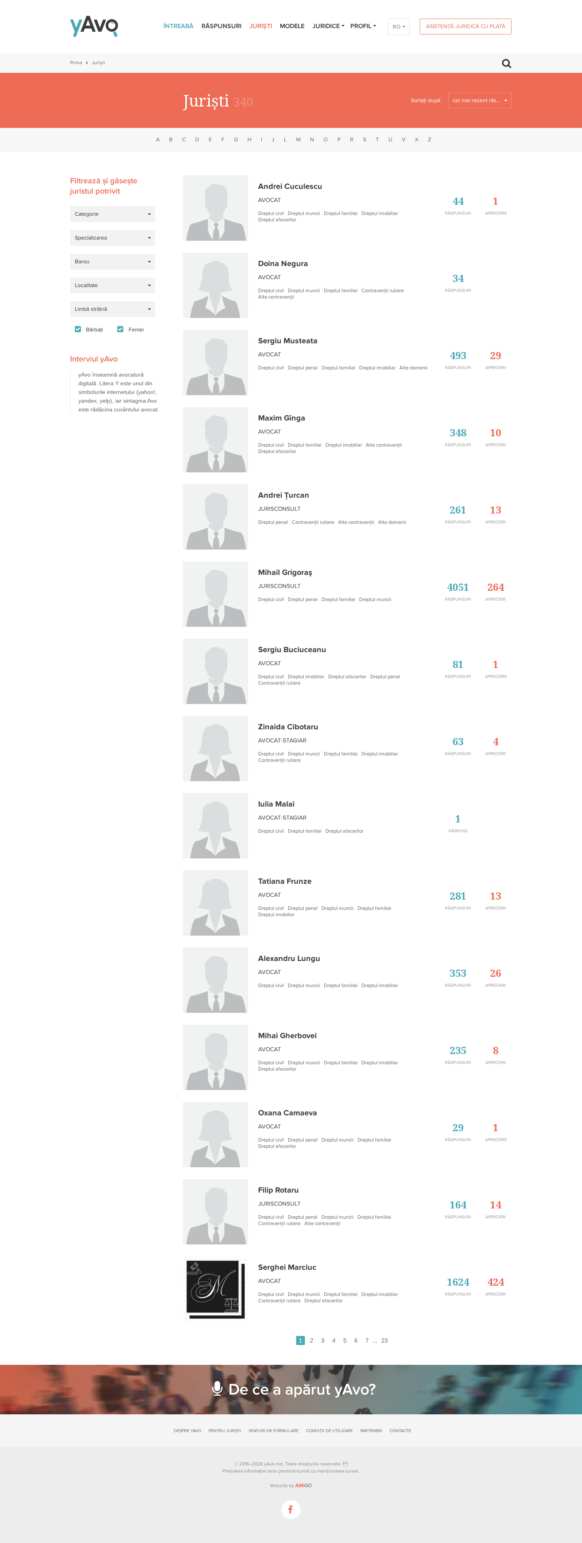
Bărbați (94, 329)
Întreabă (179, 26)
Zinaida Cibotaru (288, 727)
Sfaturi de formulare (274, 1430)
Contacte (400, 1430)
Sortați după (425, 100)
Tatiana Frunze (285, 881)
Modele (292, 26)
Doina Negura (283, 263)
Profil (360, 26)
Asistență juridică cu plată (465, 26)
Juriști (260, 26)
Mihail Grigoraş (285, 572)
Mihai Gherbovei (287, 1036)
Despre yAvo (187, 1430)
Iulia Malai (276, 804)
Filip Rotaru (278, 1190)
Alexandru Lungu (289, 958)
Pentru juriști (225, 1430)
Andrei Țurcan (283, 495)
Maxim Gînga (281, 418)
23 (384, 1340)
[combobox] (480, 100)
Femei (136, 329)
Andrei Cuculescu (290, 186)
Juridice (326, 26)
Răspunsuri (222, 26)
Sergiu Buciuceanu (292, 649)
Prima (76, 63)
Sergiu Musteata (288, 341)
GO (303, 1485)
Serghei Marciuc (287, 1267)
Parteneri (371, 1430)
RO (397, 26)
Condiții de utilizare (329, 1430)
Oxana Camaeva (287, 1113)
